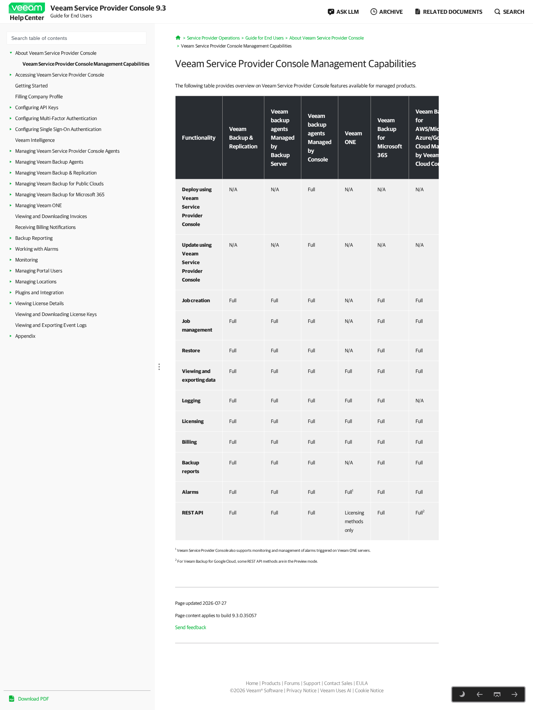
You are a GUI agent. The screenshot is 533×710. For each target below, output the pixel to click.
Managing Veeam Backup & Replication (55, 173)
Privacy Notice (301, 690)
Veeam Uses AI (335, 690)
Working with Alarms (36, 249)
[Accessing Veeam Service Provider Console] (514, 694)
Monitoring (26, 260)
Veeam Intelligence (35, 140)
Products (271, 683)
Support (312, 683)
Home (252, 683)
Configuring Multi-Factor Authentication (56, 118)
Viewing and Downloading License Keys (56, 314)
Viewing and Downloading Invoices (51, 216)
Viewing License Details (39, 303)
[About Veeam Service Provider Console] (479, 694)
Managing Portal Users (38, 271)
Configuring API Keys (36, 107)
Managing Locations (36, 281)
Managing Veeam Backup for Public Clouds (59, 183)
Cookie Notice (369, 690)
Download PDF (33, 699)
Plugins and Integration (39, 292)
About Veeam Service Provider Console (55, 53)
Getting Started (31, 86)
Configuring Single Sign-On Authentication (58, 129)
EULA (362, 683)
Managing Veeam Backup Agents (49, 162)
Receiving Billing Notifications (45, 227)
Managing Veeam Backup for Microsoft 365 (59, 194)
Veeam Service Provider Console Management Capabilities (85, 64)
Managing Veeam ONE (38, 205)
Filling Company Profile (39, 96)
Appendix (25, 336)
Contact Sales (338, 683)
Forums (292, 683)
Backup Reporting (34, 238)
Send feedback (190, 627)
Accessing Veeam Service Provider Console (59, 75)
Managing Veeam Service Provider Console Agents (67, 151)
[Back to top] (497, 694)
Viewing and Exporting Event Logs (51, 325)
